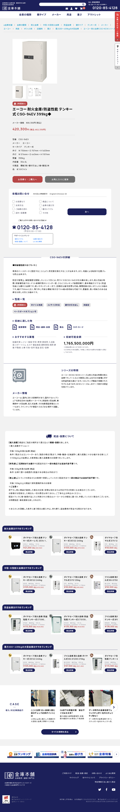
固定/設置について (21, 242)
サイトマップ (74, 777)
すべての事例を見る (60, 732)
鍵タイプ (41, 14)
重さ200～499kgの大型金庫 (67, 28)
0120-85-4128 (105, 7)
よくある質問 (38, 242)
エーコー (7, 28)
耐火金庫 (34, 25)
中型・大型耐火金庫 (51, 25)
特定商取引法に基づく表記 (105, 782)
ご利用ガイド (67, 773)
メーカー (56, 14)
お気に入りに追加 (60, 179)
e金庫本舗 (8, 25)
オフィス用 (28, 28)
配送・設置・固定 (81, 773)
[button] (114, 707)
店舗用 (40, 28)
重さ (79, 14)
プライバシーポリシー (107, 777)
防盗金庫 (67, 25)
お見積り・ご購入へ (27, 179)
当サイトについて (88, 777)
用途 (69, 14)
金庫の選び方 (38, 239)
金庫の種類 (25, 14)
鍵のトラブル (19, 239)
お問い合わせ (97, 773)
